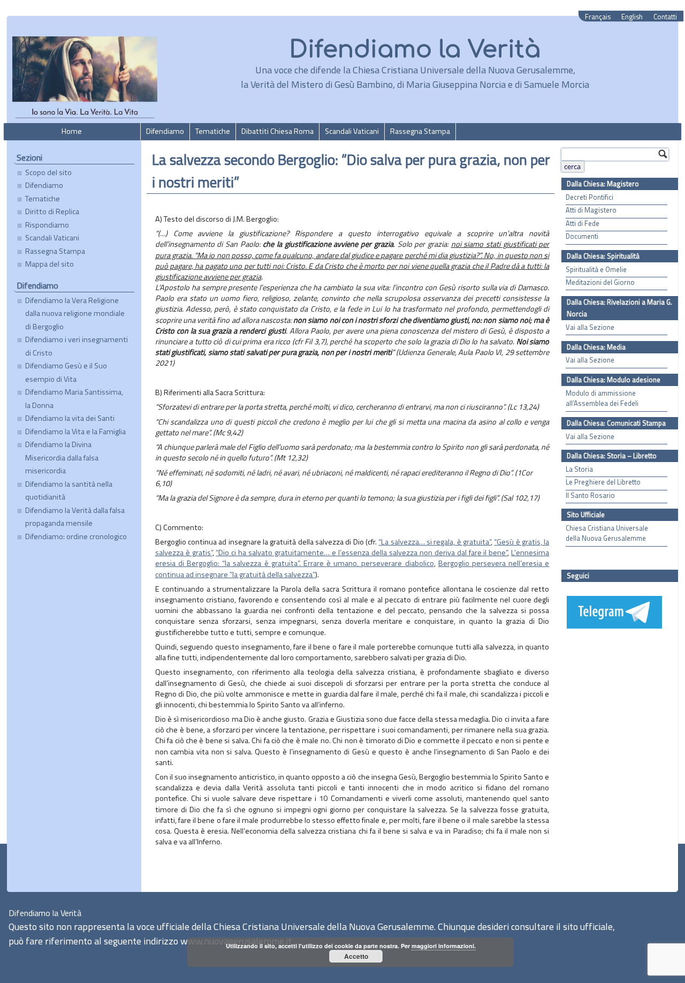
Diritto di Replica (52, 211)
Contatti (665, 17)
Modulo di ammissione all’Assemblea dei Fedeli (602, 398)
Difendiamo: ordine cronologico (76, 536)
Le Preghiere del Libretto (603, 482)
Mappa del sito (49, 264)
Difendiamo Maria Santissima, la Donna (74, 398)
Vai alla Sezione (590, 327)
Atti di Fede (582, 223)
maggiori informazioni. (444, 946)
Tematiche (212, 131)
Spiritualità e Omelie (596, 269)
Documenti (582, 236)
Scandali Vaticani (352, 131)
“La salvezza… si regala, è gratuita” (434, 542)
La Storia (579, 469)
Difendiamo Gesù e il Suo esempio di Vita (66, 372)
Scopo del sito (48, 172)
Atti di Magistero (591, 210)
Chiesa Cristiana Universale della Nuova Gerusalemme (607, 533)
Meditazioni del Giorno (600, 282)
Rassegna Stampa (420, 131)
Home (72, 131)
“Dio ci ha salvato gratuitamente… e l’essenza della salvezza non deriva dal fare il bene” (361, 552)
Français (598, 17)
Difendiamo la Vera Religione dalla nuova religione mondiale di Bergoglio (75, 313)
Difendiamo (165, 131)
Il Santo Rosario (590, 495)
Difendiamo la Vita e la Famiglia (75, 431)
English (632, 17)
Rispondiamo (47, 225)
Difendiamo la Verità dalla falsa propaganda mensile (75, 516)
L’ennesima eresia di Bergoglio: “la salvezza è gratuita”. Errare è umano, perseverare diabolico (352, 558)
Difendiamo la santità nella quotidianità (68, 490)
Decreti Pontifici (589, 197)
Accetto (356, 956)
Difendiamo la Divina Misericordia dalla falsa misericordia (61, 457)
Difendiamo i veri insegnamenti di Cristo (76, 346)
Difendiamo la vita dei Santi (70, 418)
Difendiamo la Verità (415, 49)
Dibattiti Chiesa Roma (277, 131)
